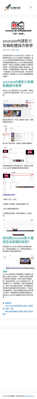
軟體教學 (8, 303)
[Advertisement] (17, 360)
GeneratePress (29, 396)
